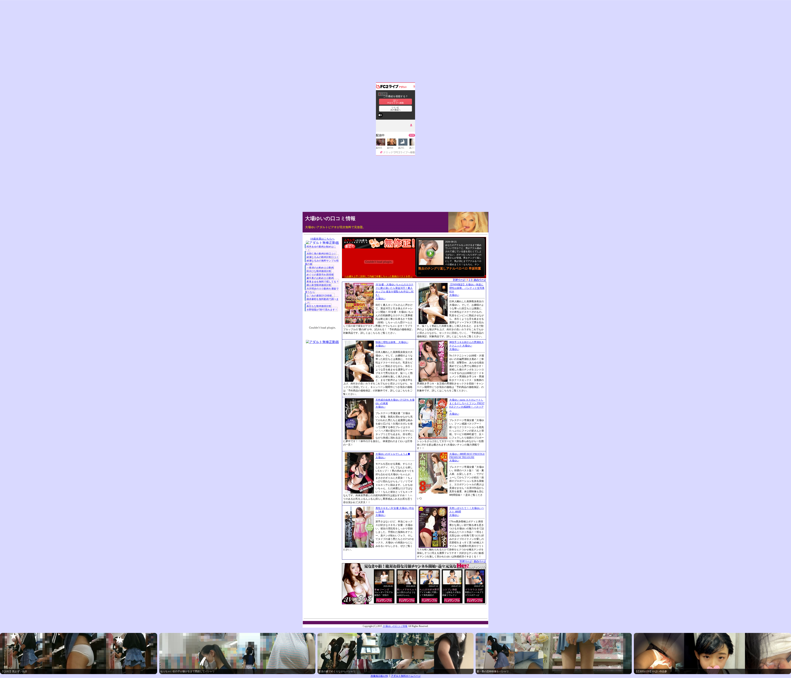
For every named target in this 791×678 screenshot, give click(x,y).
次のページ (480, 279)
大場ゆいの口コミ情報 (330, 218)
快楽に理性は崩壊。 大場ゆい (392, 342)
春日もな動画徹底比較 (319, 306)
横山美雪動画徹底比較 (319, 285)
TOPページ (459, 279)
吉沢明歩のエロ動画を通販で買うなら (322, 290)
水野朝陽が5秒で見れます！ (322, 309)
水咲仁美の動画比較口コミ (321, 253)
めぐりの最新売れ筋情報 (320, 274)
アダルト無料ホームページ (406, 675)
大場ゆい (380, 298)
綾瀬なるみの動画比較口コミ (323, 257)
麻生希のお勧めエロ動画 (320, 278)
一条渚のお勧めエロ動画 (320, 267)
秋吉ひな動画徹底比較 (319, 271)
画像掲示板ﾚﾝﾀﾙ (379, 675)
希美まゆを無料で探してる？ (323, 281)
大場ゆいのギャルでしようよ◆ (393, 454)
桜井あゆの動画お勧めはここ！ (320, 248)
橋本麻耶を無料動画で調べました (322, 301)
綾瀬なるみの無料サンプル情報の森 (322, 262)
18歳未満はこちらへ (322, 238)
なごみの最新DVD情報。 (320, 295)
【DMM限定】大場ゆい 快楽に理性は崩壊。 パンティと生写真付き (466, 288)
